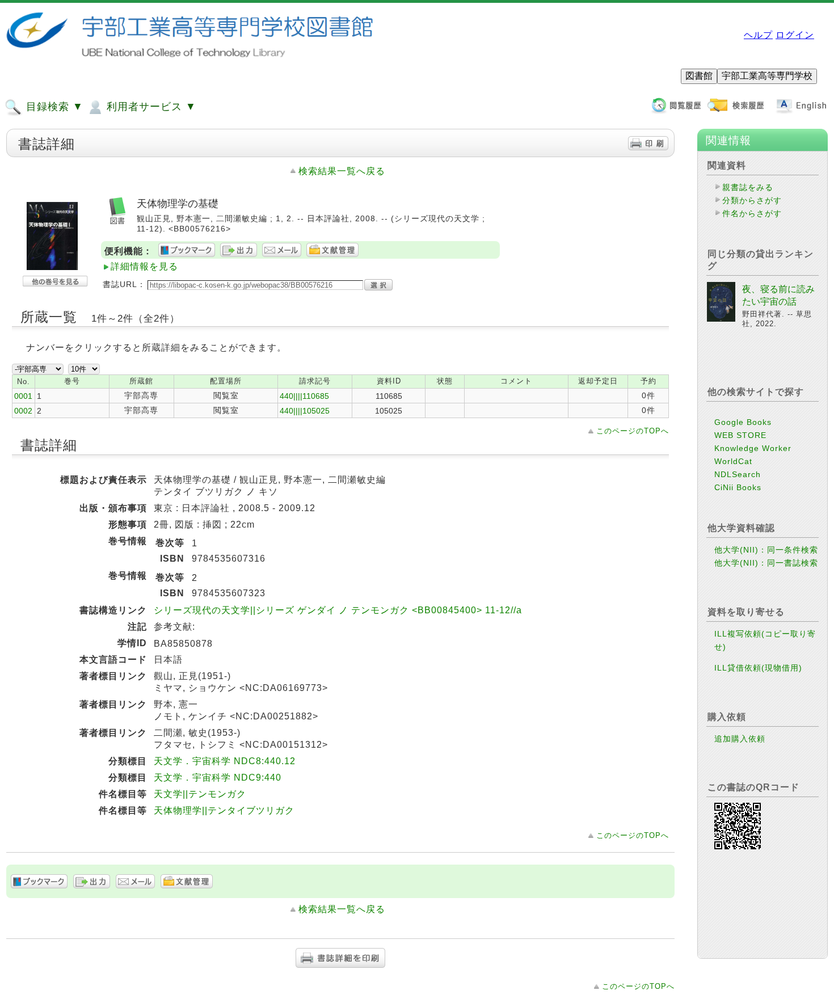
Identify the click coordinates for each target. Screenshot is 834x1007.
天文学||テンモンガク (200, 794)
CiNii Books (737, 487)
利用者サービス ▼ (149, 106)
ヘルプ (758, 35)
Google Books (743, 422)
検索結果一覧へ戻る (341, 171)
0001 (23, 396)
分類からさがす (752, 200)
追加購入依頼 (739, 738)
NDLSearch (737, 474)
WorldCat (733, 461)
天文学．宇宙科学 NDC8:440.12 (225, 761)
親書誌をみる (747, 187)
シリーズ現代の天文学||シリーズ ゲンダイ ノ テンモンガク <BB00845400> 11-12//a (338, 610)
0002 (23, 410)
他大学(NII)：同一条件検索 (766, 549)
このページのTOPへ (632, 431)
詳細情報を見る (144, 266)
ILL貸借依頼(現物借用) (758, 667)
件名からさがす (752, 213)
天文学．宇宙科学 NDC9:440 (217, 777)
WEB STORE (740, 435)
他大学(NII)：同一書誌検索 (766, 562)
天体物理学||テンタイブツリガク (224, 810)
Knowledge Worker (752, 448)
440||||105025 (305, 410)
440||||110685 (304, 396)
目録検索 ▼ (53, 106)
